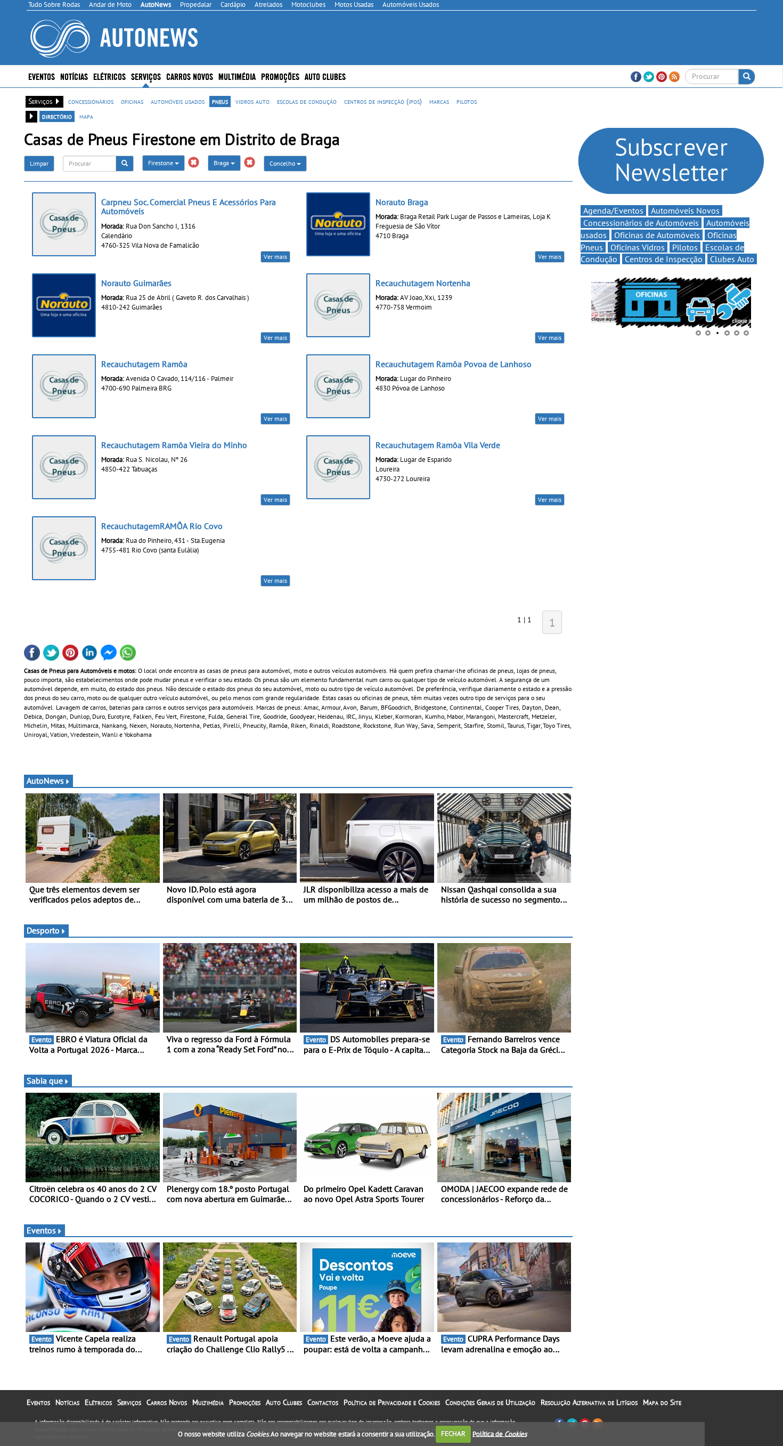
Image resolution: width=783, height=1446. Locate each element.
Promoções (280, 76)
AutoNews (45, 780)
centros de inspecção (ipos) (383, 101)
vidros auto (252, 101)
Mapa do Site (662, 1402)
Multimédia (237, 76)
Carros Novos (189, 76)
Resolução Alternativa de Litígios (589, 1402)
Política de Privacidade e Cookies (392, 1402)
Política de (499, 1433)
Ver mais (275, 257)
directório (57, 116)
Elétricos (98, 1402)
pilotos (466, 101)
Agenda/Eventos (613, 210)
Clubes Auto (732, 259)
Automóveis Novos (685, 210)
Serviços (129, 1402)
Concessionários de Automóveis (641, 222)
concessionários (90, 101)
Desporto (43, 930)
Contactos (322, 1402)
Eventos (41, 76)
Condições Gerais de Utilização (490, 1402)
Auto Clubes (284, 1402)
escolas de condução (307, 101)
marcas (439, 101)
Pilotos (685, 247)
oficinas (132, 101)
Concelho (283, 163)
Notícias (67, 1402)
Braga (222, 163)
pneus (220, 101)
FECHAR (453, 1433)
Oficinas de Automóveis (657, 235)
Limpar (39, 163)
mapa (86, 116)
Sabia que (45, 1080)
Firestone (161, 163)
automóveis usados (178, 101)
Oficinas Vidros (637, 247)
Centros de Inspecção (664, 259)
